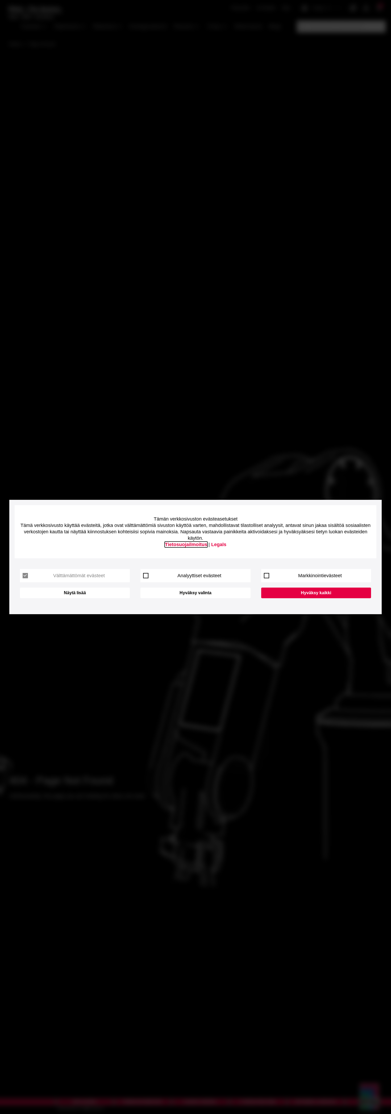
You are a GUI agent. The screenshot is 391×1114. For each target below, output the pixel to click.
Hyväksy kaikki (316, 593)
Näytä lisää (75, 593)
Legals (218, 544)
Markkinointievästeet (320, 575)
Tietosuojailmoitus (186, 544)
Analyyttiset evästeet (199, 575)
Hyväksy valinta (195, 593)
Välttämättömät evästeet (79, 575)
